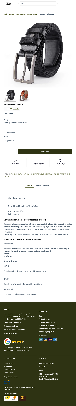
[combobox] (37, 3)
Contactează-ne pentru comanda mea (14, 329)
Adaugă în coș (45, 151)
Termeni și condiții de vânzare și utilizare (51, 328)
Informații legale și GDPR (46, 332)
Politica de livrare (44, 319)
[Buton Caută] (55, 3)
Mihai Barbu (16, 109)
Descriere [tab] (29, 185)
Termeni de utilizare (10, 369)
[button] (9, 132)
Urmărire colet (8, 366)
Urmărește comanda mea (11, 326)
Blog (40, 316)
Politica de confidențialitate (47, 322)
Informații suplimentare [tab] (42, 185)
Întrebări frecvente (9, 363)
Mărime (6, 136)
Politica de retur (9, 373)
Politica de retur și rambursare (48, 325)
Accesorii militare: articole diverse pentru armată (28, 174)
